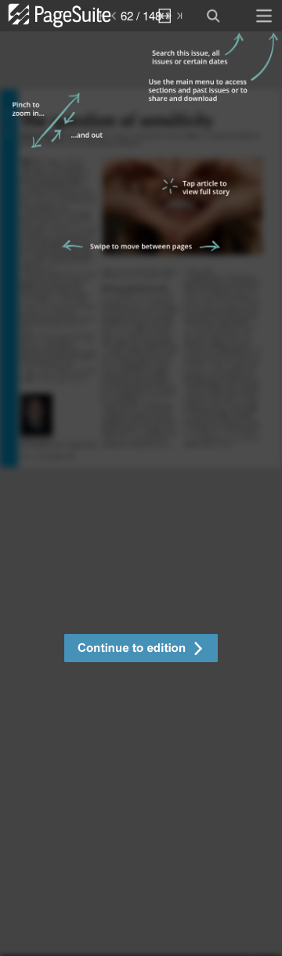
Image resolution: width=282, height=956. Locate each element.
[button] (141, 650)
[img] (141, 493)
